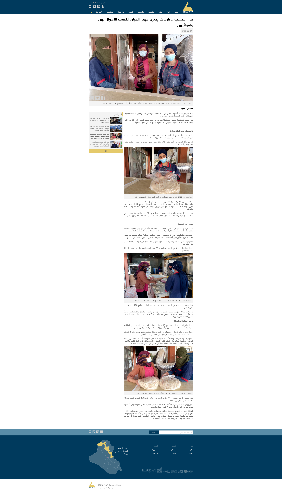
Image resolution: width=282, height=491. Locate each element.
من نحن (155, 453)
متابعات (190, 453)
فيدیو (156, 445)
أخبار (191, 445)
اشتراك (154, 432)
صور (174, 453)
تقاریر (191, 449)
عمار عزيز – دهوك (186, 108)
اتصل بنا (155, 449)
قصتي (173, 445)
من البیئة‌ (173, 449)
